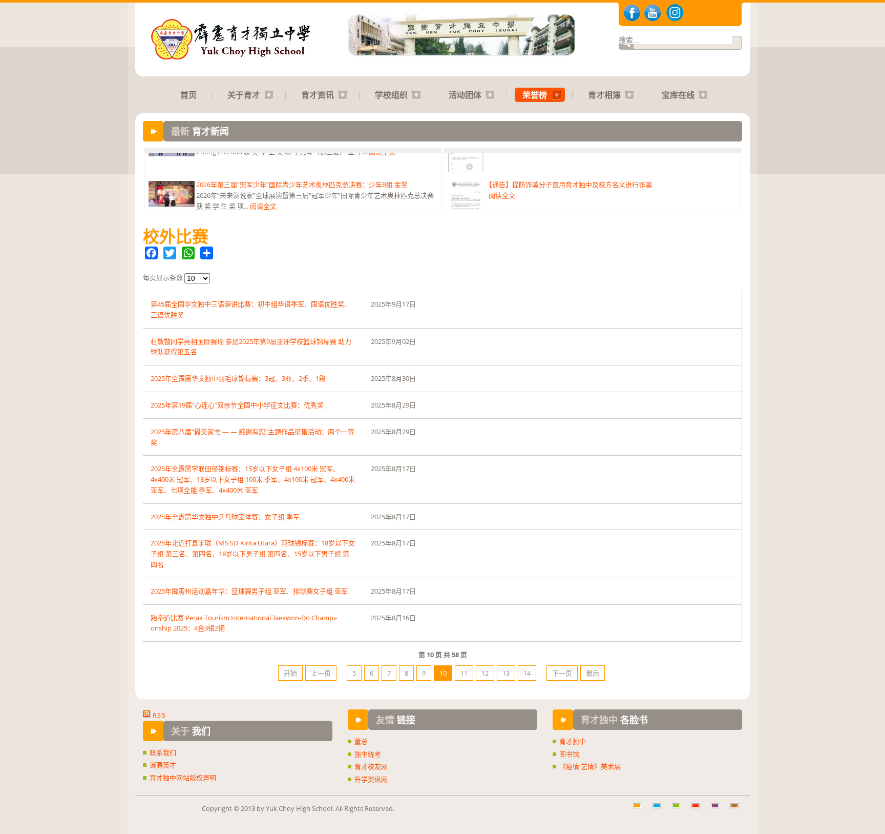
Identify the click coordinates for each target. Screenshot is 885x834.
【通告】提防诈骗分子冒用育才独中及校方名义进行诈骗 (569, 161)
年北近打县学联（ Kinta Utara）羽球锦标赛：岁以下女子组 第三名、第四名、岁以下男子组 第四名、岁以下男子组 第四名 (253, 553)
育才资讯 (317, 94)
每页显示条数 (163, 277)
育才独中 (572, 741)
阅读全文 (263, 182)
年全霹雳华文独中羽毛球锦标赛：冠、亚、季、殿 (238, 378)
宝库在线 (678, 94)
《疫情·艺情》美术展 (590, 766)
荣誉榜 (534, 94)
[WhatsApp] (188, 253)
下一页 (562, 673)
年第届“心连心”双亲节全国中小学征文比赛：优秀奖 (237, 405)
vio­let (718, 811)
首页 (188, 94)
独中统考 (367, 754)
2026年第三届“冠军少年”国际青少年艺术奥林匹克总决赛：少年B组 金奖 (302, 161)
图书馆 (569, 754)
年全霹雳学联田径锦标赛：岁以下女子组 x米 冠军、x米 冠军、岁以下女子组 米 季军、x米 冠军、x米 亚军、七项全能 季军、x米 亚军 (253, 479)
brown (738, 811)
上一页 (321, 673)
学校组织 (391, 94)
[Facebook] (151, 253)
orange (640, 811)
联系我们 (163, 752)
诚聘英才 (163, 764)
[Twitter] (169, 253)
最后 (592, 673)
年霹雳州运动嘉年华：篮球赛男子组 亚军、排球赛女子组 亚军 (249, 591)
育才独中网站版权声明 (183, 777)
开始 (290, 673)
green (679, 811)
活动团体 (465, 94)
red (699, 811)
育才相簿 (604, 94)
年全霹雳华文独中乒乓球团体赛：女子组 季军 (225, 516)
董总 (361, 741)
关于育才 (243, 94)
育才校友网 (371, 766)
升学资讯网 (371, 779)
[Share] (206, 253)
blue (660, 811)
